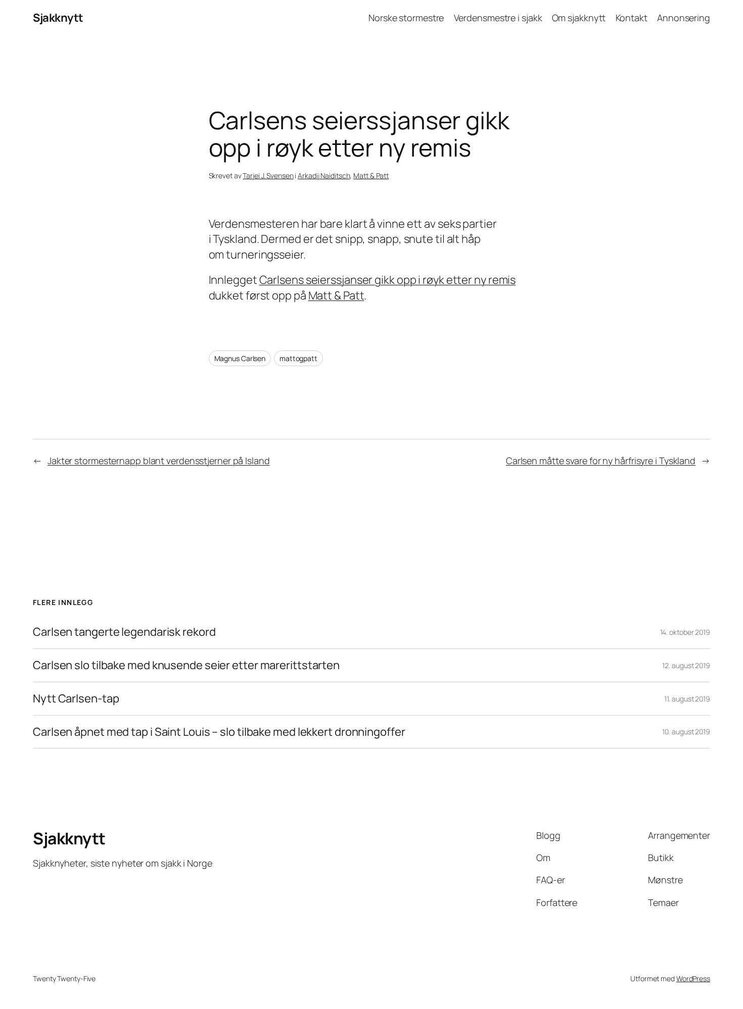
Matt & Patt (371, 175)
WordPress (693, 978)
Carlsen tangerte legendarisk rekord (124, 632)
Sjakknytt (58, 17)
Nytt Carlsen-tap (76, 698)
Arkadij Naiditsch (324, 175)
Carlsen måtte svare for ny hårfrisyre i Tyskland (600, 461)
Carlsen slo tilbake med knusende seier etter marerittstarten (186, 665)
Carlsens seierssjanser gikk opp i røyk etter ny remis (387, 279)
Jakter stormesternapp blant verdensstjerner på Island (159, 461)
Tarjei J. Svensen (268, 175)
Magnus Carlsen (240, 358)
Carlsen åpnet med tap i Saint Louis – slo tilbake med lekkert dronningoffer (219, 732)
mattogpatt (298, 358)
